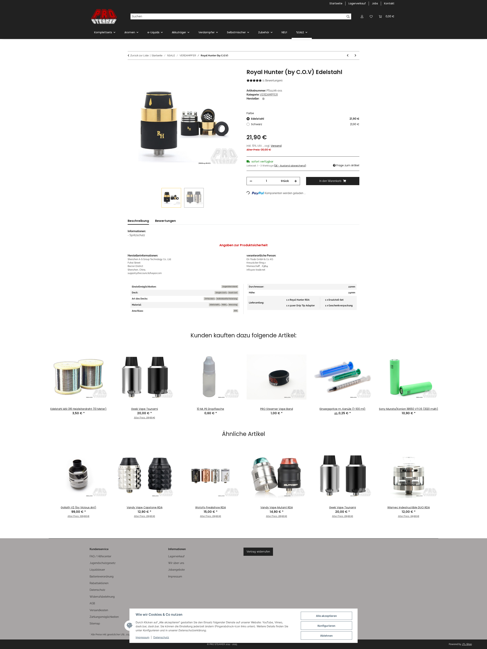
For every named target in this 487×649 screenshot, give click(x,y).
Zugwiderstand (229, 286)
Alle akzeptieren (326, 615)
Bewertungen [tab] (165, 221)
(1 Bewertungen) (272, 80)
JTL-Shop (467, 644)
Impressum (142, 637)
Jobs (375, 3)
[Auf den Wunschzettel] (232, 76)
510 (235, 311)
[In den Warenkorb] (131, 67)
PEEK (224, 304)
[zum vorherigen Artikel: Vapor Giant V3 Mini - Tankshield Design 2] (348, 55)
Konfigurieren (326, 625)
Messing (233, 304)
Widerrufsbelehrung (102, 596)
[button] (362, 16)
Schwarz (305, 124)
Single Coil (221, 292)
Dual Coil (233, 292)
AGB (92, 603)
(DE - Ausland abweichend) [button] (290, 165)
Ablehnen (326, 635)
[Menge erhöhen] (295, 181)
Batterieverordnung (102, 576)
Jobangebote (176, 569)
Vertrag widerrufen (258, 551)
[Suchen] (348, 16)
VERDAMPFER (269, 94)
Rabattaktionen (99, 583)
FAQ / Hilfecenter (100, 556)
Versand (276, 146)
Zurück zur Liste (139, 55)
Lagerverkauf (357, 3)
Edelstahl (305, 119)
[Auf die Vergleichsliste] (222, 76)
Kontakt (389, 3)
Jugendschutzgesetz (102, 563)
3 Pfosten (209, 299)
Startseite (335, 3)
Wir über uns (176, 563)
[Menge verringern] (251, 181)
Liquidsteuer (97, 569)
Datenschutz (161, 637)
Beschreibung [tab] (138, 221)
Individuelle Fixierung (227, 299)
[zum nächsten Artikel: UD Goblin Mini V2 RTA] (355, 55)
